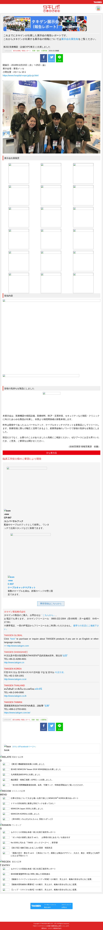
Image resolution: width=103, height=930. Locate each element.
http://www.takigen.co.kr (15, 679)
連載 (54, 900)
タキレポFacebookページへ (24, 746)
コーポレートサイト (50, 904)
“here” (12, 639)
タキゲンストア (66, 904)
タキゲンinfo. (63, 900)
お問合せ (64, 907)
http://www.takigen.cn (14, 662)
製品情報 (35, 900)
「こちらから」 (48, 615)
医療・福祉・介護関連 (39, 50)
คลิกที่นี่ (38, 689)
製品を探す (47, 907)
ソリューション (45, 900)
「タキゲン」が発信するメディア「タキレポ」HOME (48, 897)
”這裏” (47, 706)
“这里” (65, 655)
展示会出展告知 (69, 39)
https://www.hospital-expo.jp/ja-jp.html (20, 75)
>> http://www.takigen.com (16, 646)
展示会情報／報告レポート (22, 50)
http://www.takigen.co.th (15, 696)
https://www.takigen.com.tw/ (17, 713)
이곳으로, (59, 672)
